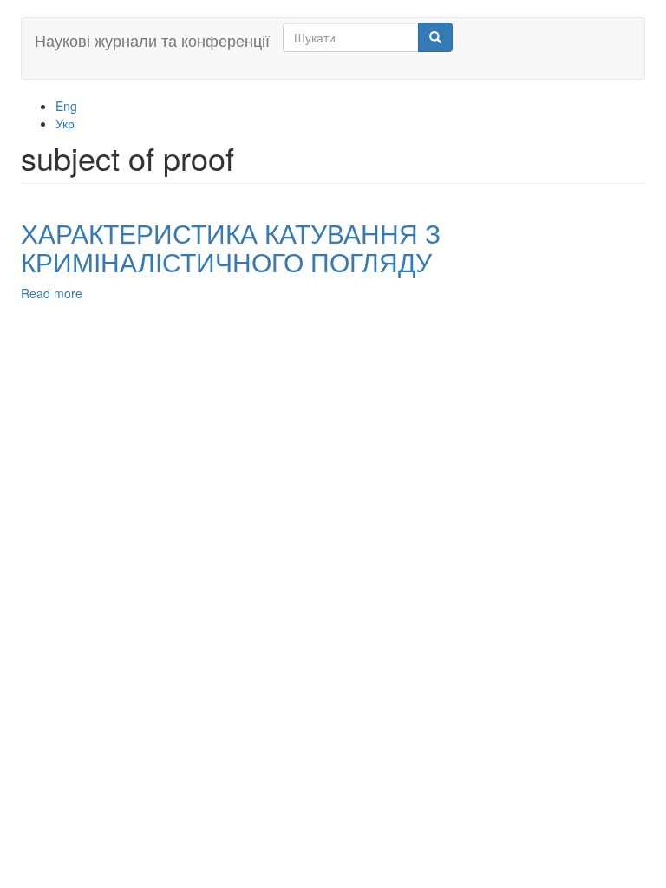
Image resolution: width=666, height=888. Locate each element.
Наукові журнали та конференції (152, 40)
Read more (51, 293)
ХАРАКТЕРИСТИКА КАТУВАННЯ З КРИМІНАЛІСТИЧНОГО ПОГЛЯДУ (231, 247)
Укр (65, 123)
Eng (66, 105)
